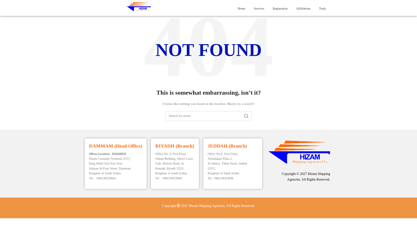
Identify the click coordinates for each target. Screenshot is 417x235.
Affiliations (303, 8)
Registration (280, 8)
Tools (322, 8)
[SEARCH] (246, 116)
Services (259, 8)
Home (241, 8)
